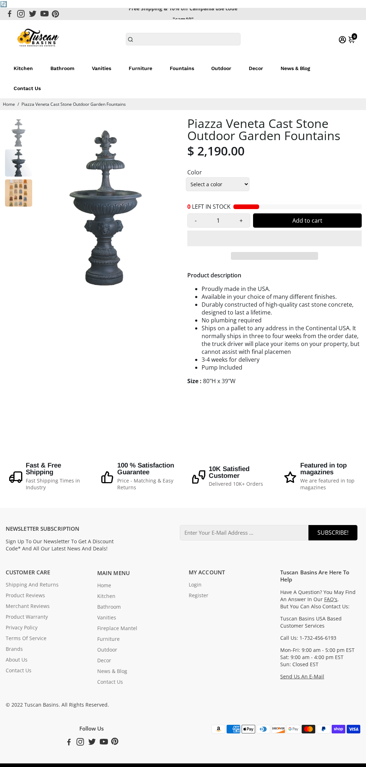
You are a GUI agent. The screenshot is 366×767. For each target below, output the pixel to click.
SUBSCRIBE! (332, 532)
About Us (17, 660)
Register (198, 595)
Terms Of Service (26, 638)
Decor (256, 68)
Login (195, 585)
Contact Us (27, 88)
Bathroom (62, 68)
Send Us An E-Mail (302, 676)
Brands (14, 649)
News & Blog (295, 68)
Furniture (140, 68)
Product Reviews (25, 595)
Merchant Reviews (28, 606)
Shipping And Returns (32, 585)
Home (9, 104)
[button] (274, 238)
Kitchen (23, 68)
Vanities (101, 68)
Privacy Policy (22, 627)
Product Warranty (27, 617)
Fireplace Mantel (117, 628)
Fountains (182, 68)
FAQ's (330, 599)
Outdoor (221, 68)
